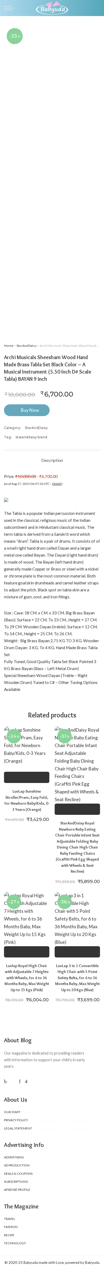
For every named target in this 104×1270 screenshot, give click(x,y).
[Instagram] (26, 1081)
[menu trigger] (10, 8)
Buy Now (30, 410)
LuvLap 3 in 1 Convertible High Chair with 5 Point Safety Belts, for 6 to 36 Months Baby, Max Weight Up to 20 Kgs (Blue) (77, 977)
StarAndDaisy (27, 346)
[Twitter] (13, 1081)
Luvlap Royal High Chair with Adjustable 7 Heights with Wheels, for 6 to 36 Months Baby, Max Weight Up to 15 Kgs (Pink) (27, 977)
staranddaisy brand (31, 437)
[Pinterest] (20, 1081)
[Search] (97, 8)
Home (8, 346)
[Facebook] (5, 1081)
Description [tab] (52, 460)
